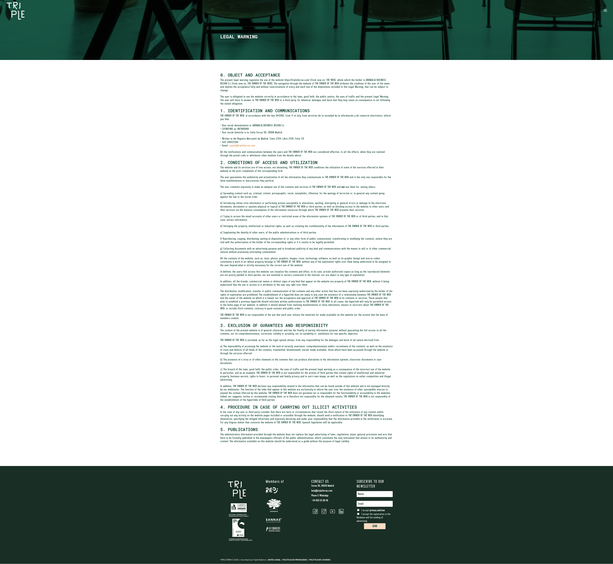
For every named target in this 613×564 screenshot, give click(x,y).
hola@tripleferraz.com (321, 491)
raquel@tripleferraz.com (242, 145)
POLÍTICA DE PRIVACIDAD (295, 559)
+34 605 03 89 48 (319, 500)
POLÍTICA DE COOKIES (319, 559)
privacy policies (377, 510)
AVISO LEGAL (274, 559)
